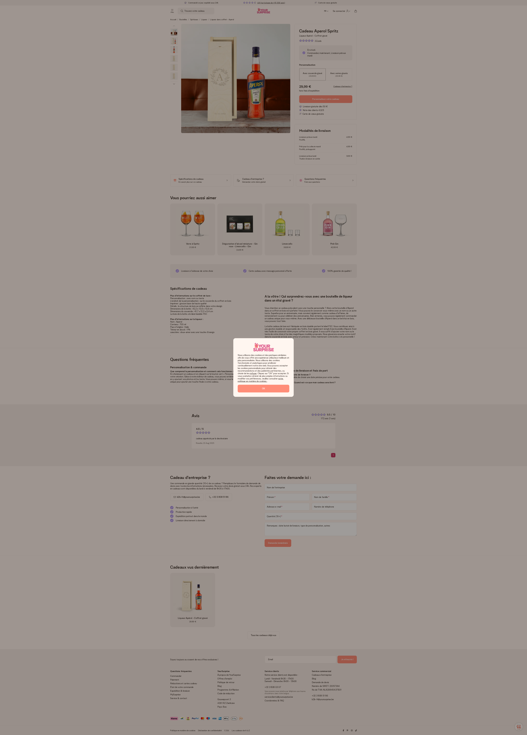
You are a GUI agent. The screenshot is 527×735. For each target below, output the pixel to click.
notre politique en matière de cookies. (261, 380)
